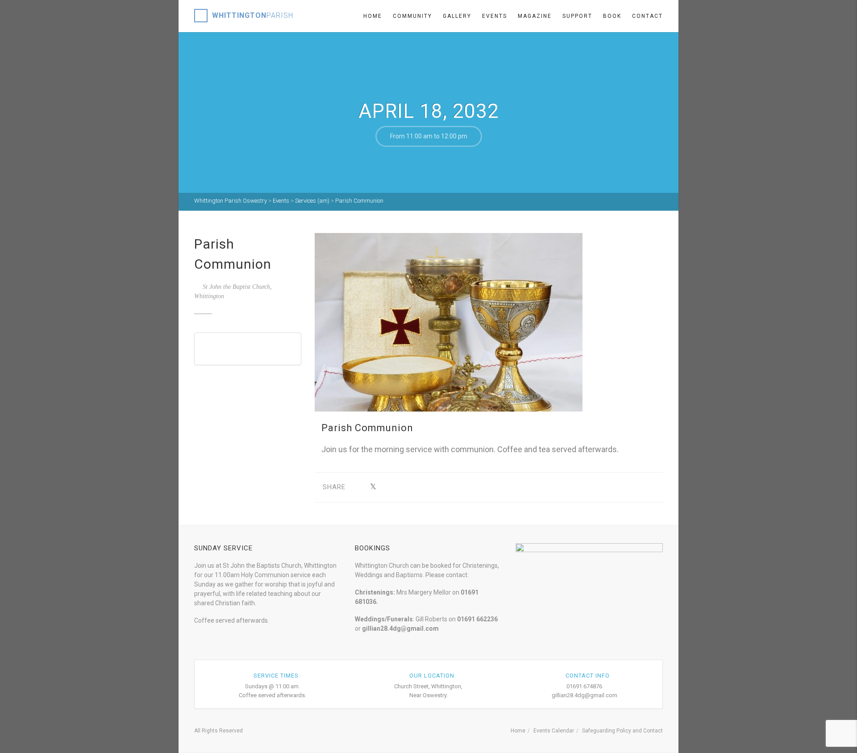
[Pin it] (414, 487)
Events (494, 16)
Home (372, 16)
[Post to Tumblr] (400, 487)
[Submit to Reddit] (428, 487)
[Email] (456, 487)
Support (577, 16)
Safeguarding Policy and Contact (622, 731)
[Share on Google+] (386, 487)
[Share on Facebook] (359, 487)
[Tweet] (373, 487)
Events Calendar (553, 731)
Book (612, 16)
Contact (647, 16)
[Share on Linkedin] (442, 487)
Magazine (535, 16)
